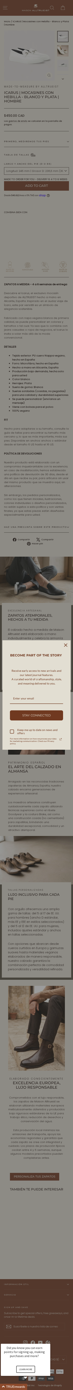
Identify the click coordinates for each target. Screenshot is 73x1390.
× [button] (48, 1341)
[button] (30, 1387)
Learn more (25, 1369)
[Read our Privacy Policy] (60, 739)
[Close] (66, 645)
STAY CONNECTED (36, 715)
